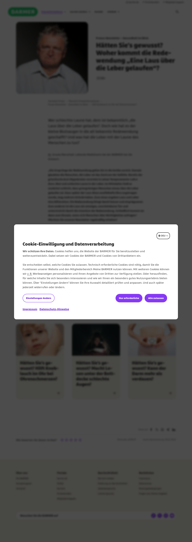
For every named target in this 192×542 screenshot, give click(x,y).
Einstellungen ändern (38, 298)
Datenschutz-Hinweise (54, 309)
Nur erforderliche (129, 298)
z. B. (29, 273)
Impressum (30, 309)
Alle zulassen (156, 298)
